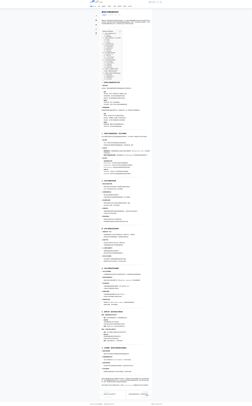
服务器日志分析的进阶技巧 (110, 394)
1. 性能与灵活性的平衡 (109, 45)
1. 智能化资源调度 (108, 74)
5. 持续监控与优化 (109, 67)
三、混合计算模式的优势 (108, 43)
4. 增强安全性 (108, 49)
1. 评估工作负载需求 (109, 61)
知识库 (96, 2)
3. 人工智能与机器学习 (110, 57)
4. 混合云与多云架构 (110, 58)
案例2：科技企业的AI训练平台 (111, 71)
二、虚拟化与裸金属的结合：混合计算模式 (112, 37)
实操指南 (104, 14)
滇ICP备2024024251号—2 (109, 404)
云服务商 (91, 2)
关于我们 (101, 2)
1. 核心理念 (107, 39)
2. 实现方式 (108, 40)
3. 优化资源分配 (109, 64)
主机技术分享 (100, 404)
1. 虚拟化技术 (107, 34)
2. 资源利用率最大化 (109, 46)
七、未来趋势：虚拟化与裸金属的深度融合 (112, 73)
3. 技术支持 (108, 42)
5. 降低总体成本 (109, 51)
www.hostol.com (128, 385)
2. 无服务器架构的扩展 (109, 76)
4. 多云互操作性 (108, 79)
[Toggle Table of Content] (119, 31)
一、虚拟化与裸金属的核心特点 (109, 33)
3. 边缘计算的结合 (108, 77)
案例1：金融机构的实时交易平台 (111, 70)
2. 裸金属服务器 (108, 36)
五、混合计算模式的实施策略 (109, 60)
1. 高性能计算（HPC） (109, 54)
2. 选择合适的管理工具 (110, 62)
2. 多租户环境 (108, 55)
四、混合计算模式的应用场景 (109, 52)
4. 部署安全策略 (109, 65)
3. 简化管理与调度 (109, 48)
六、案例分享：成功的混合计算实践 (110, 68)
